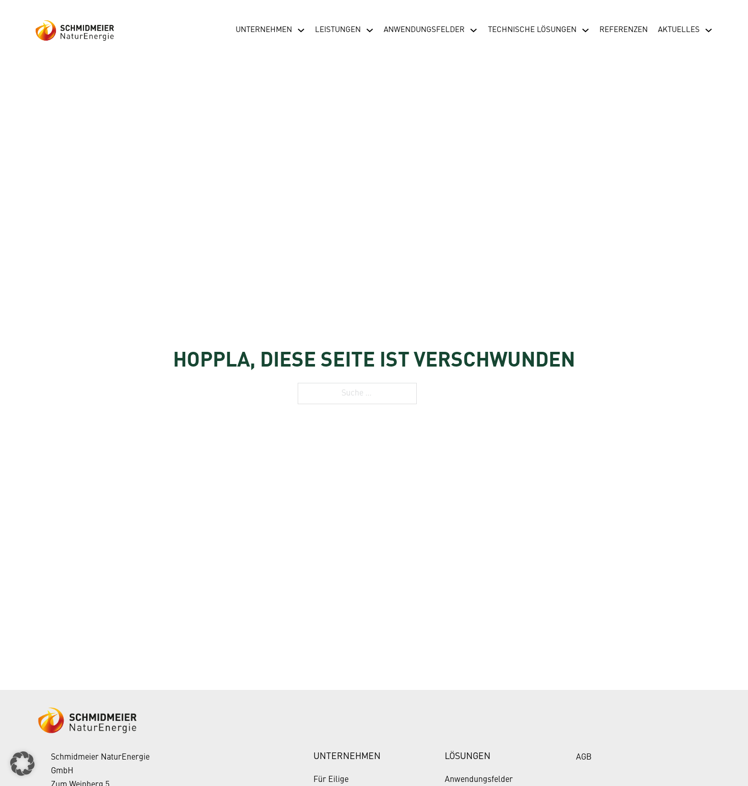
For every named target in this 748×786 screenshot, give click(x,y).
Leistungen (338, 30)
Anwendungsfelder (424, 30)
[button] (22, 763)
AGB (584, 757)
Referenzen (623, 30)
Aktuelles (679, 30)
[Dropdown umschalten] (301, 30)
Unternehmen (264, 30)
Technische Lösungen (532, 30)
